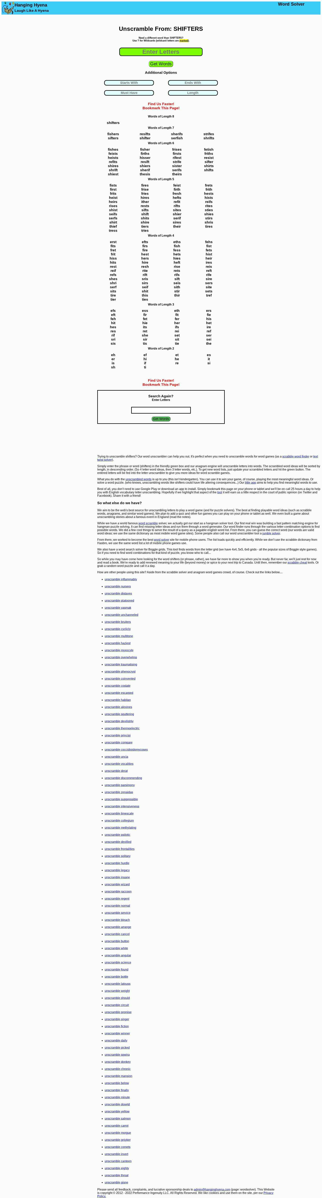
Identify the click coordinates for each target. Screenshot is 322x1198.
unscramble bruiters (118, 621)
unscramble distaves (118, 593)
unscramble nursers (118, 586)
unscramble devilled (118, 841)
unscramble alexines (118, 707)
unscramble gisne (116, 1182)
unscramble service (117, 912)
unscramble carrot (116, 1125)
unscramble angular (118, 955)
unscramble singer (117, 1019)
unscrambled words (138, 479)
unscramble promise (118, 1012)
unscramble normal (117, 905)
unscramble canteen (118, 1161)
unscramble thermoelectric (122, 728)
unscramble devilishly (119, 721)
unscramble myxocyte (119, 650)
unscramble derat (116, 770)
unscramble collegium (119, 820)
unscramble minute (117, 1097)
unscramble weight (117, 990)
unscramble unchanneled (121, 614)
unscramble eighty (117, 1168)
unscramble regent (117, 898)
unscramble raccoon (118, 891)
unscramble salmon (118, 1118)
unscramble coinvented (120, 678)
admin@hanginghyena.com (212, 1189)
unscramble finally (117, 1090)
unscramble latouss (117, 983)
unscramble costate (117, 685)
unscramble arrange (118, 927)
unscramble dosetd (117, 1104)
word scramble (148, 523)
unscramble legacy (117, 870)
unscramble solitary (117, 856)
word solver (161, 539)
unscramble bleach (117, 919)
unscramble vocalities (119, 763)
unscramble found (116, 969)
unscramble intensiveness (122, 806)
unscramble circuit (117, 1005)
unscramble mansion (118, 1076)
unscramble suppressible (121, 799)
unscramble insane (117, 877)
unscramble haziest (117, 643)
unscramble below (117, 1083)
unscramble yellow (117, 1111)
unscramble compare (118, 742)
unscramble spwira (117, 1054)
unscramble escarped (119, 692)
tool (219, 492)
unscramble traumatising (121, 664)
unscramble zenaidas (119, 792)
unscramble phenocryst (120, 671)
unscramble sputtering (119, 714)
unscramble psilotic (117, 834)
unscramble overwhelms (121, 657)
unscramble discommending (123, 778)
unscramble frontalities (120, 849)
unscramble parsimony (120, 785)
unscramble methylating (120, 827)
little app (250, 482)
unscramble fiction (117, 1026)
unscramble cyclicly (118, 629)
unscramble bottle (116, 976)
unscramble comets (117, 1147)
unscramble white (116, 948)
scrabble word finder (295, 456)
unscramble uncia (116, 756)
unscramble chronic (118, 1068)
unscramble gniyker (118, 1139)
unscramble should (117, 998)
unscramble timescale (119, 813)
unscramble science (118, 962)
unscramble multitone (119, 636)
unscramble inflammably (121, 579)
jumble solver (271, 533)
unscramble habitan (118, 700)
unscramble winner (117, 1033)
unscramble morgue (118, 1132)
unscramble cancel (117, 934)
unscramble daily (116, 1040)
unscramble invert (116, 1154)
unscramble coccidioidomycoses (126, 749)
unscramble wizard (117, 884)
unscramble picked (117, 1047)
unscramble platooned (119, 600)
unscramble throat (116, 1175)
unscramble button (117, 941)
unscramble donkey (118, 1061)
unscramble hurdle (117, 863)
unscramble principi (118, 735)
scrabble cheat (297, 562)
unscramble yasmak (118, 607)
